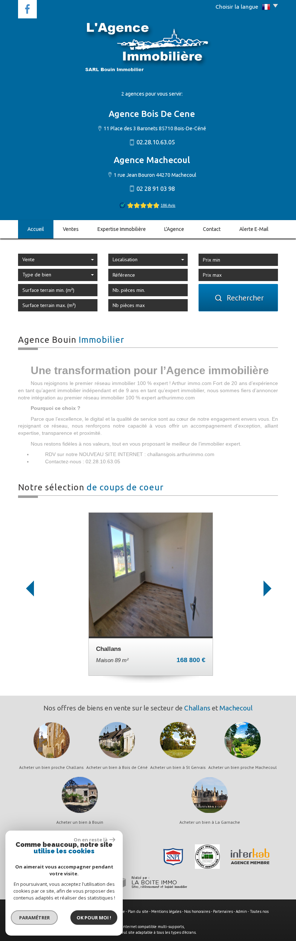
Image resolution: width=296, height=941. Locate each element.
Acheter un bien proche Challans (51, 767)
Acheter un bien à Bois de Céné (117, 767)
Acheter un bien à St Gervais (178, 767)
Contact (212, 229)
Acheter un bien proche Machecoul (242, 767)
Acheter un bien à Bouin (79, 822)
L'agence (174, 229)
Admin (241, 911)
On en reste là (91, 839)
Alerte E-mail (254, 229)
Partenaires (223, 911)
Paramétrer (34, 917)
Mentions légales (166, 911)
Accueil (35, 229)
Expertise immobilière (121, 229)
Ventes (71, 229)
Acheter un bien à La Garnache (209, 822)
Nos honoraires (197, 911)
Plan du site (138, 911)
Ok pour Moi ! (94, 917)
